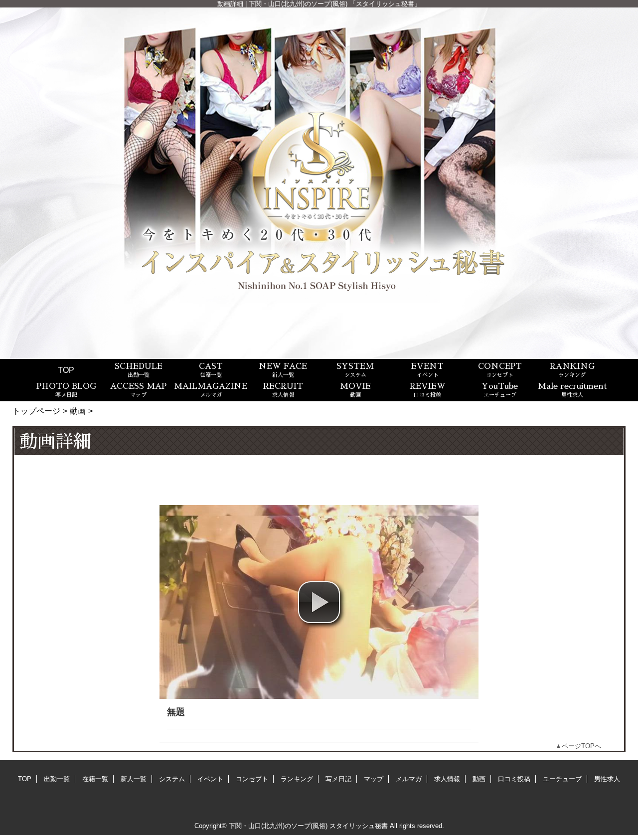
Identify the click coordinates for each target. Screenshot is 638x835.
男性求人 (607, 779)
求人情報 (447, 779)
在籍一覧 (95, 779)
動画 (78, 410)
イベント (210, 779)
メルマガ (409, 779)
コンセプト (252, 779)
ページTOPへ (581, 746)
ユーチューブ (562, 779)
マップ (373, 779)
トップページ (36, 410)
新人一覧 (134, 779)
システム (172, 779)
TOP (66, 369)
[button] (319, 602)
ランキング (297, 779)
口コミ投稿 (514, 779)
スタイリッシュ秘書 (358, 826)
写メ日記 (338, 779)
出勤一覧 (57, 779)
